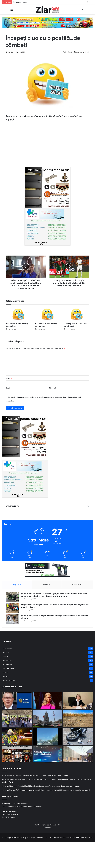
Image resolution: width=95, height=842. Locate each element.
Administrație (8, 668)
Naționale (7, 660)
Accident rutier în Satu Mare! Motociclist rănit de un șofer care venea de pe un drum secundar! (43, 786)
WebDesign (31, 838)
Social (5, 657)
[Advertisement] (47, 141)
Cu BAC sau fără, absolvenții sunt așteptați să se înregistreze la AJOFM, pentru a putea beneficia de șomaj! (48, 790)
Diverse (6, 653)
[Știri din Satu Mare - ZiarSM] (47, 9)
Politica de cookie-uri (84, 838)
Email (8, 388)
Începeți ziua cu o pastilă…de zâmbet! (17, 325)
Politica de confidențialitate (64, 838)
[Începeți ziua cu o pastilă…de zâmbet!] (18, 314)
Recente (46, 584)
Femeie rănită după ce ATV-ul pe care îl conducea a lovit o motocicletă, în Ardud (37, 775)
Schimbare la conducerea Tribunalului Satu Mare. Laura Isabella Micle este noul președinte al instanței (52, 2)
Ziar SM (10, 52)
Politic (5, 676)
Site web (52, 388)
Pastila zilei (7, 664)
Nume (9, 379)
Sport (5, 672)
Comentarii (77, 584)
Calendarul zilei (9, 680)
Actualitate (7, 649)
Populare (17, 584)
